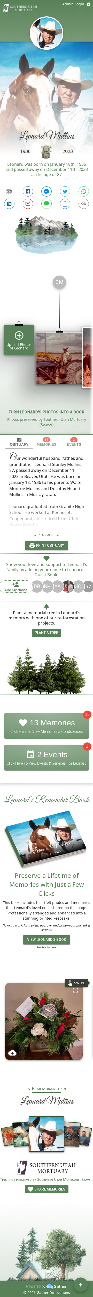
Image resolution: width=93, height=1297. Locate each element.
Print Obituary (49, 545)
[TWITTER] (65, 191)
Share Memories (49, 1189)
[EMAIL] (28, 204)
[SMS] (46, 204)
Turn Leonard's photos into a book (46, 412)
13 (87, 715)
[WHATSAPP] (84, 191)
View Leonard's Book (46, 940)
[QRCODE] (9, 191)
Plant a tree (46, 633)
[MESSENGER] (46, 191)
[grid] (46, 353)
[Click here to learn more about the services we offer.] (47, 1168)
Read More (46, 535)
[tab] (19, 442)
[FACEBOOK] (28, 191)
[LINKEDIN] (9, 204)
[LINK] (84, 204)
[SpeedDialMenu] (80, 1285)
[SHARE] (65, 204)
